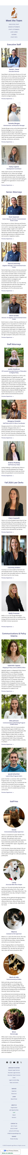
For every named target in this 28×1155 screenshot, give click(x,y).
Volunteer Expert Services (14, 1075)
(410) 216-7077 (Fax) (14, 1131)
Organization (14, 1107)
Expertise (14, 1091)
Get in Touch (14, 1126)
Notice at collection (7, 1153)
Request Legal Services (14, 1070)
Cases (14, 1077)
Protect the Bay (14, 1139)
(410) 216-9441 (14, 1128)
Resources (14, 1093)
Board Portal (14, 1099)
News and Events (14, 1082)
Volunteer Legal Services (14, 1072)
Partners (14, 1117)
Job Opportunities (14, 1110)
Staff (14, 1112)
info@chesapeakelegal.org (14, 1133)
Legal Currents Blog (14, 1080)
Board (14, 1115)
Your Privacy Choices (12, 1150)
